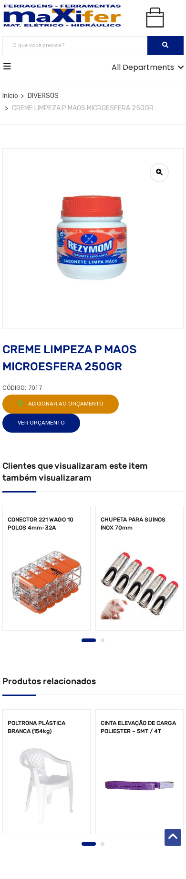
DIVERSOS (43, 96)
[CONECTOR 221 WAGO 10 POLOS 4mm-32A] (46, 582)
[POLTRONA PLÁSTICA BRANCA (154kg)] (46, 785)
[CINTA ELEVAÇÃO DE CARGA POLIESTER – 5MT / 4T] (139, 785)
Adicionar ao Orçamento (65, 404)
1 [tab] (89, 640)
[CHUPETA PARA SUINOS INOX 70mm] (139, 582)
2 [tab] (102, 640)
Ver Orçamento (41, 423)
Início (10, 96)
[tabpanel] (46, 572)
